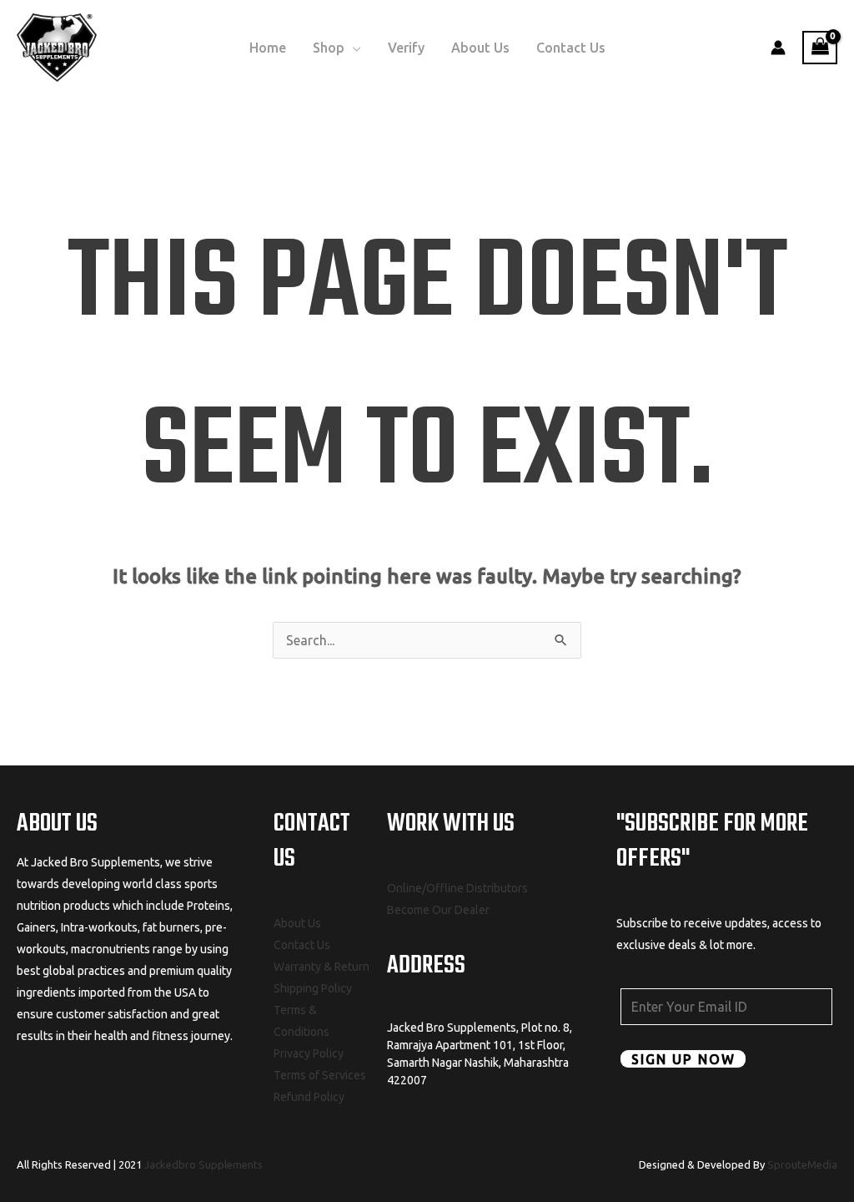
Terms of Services (320, 1075)
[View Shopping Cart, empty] (819, 47)
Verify (406, 47)
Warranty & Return (321, 966)
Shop (328, 47)
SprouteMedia (802, 1164)
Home (267, 47)
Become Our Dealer (438, 910)
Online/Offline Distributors (457, 888)
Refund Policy (309, 1097)
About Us (480, 47)
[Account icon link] (778, 47)
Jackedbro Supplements (203, 1164)
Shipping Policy (313, 988)
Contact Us (570, 47)
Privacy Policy (309, 1053)
